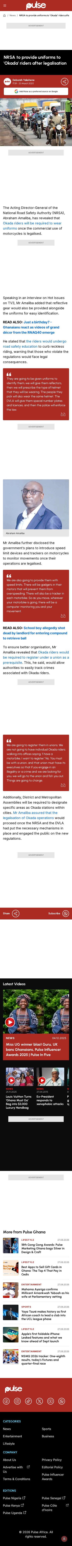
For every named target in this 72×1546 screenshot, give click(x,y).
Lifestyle (27, 1240)
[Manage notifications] (64, 1539)
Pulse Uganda (12, 1513)
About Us (9, 1460)
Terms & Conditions (16, 1479)
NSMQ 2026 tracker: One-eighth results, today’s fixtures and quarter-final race (43, 1359)
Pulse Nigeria (12, 1498)
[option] (20, 1090)
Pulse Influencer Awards (53, 1477)
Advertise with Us (13, 1469)
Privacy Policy (52, 1460)
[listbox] (37, 1089)
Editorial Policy (52, 1467)
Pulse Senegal (51, 1498)
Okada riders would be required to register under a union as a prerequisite (36, 657)
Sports (26, 1306)
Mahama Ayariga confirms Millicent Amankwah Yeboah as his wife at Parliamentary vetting (45, 1293)
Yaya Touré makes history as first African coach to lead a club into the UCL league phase (43, 1315)
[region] (36, 1089)
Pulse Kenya (11, 1505)
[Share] (64, 81)
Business (48, 1436)
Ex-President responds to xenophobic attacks (50, 1100)
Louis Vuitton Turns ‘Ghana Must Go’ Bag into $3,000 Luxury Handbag (18, 1102)
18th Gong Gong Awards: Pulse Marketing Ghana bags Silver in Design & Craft (42, 1248)
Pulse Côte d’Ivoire (49, 1508)
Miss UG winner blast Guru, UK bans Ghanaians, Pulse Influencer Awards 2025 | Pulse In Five (33, 1049)
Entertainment (31, 1284)
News (13, 15)
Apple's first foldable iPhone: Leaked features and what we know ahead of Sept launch (41, 1337)
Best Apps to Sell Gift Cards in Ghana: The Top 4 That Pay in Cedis (41, 1270)
